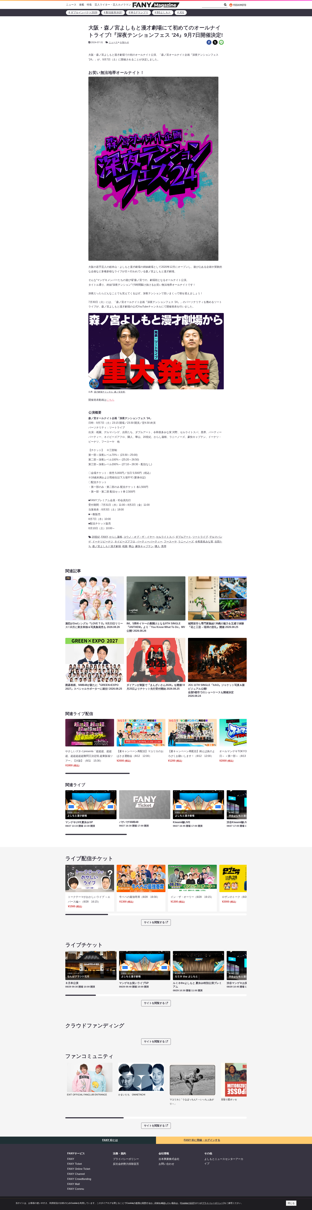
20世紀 (96, 536)
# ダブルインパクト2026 (83, 12)
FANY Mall (73, 1184)
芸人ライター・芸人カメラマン (113, 4)
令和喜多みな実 (204, 541)
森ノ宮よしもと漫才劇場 (106, 546)
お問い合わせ (166, 1163)
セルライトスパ (165, 536)
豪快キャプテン (144, 546)
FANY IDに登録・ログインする (202, 1140)
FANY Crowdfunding (79, 1179)
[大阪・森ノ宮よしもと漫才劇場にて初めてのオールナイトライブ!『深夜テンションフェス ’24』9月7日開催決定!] (209, 42)
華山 (131, 546)
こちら (110, 399)
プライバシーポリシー (126, 1159)
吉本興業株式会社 (169, 1159)
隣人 (157, 546)
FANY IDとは (110, 1140)
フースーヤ (170, 541)
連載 (81, 4)
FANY (104, 536)
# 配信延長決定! (113, 12)
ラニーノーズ (186, 541)
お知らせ (124, 42)
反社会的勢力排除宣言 (126, 1163)
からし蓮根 (115, 536)
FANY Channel (76, 1174)
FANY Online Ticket (78, 1169)
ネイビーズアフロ (124, 541)
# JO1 (180, 12)
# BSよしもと (163, 12)
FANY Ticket (74, 1163)
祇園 (124, 546)
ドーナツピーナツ (102, 541)
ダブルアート (183, 536)
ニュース (71, 4)
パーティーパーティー (149, 541)
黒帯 (163, 546)
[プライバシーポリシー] (212, 1203)
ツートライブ (200, 536)
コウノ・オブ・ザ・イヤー (139, 536)
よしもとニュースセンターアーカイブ (223, 1161)
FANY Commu (75, 1189)
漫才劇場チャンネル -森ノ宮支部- (109, 392)
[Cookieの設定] (187, 1203)
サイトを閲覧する (154, 922)
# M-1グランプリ (138, 12)
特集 (89, 4)
